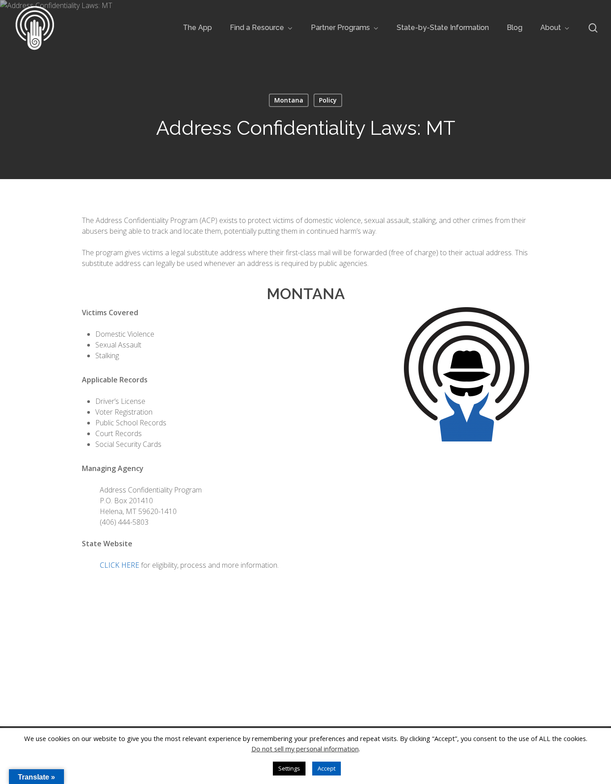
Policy (328, 100)
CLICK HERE (119, 565)
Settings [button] (289, 768)
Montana (288, 100)
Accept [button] (326, 768)
